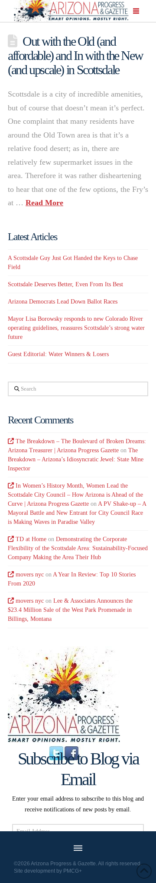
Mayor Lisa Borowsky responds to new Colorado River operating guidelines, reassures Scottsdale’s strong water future (76, 328)
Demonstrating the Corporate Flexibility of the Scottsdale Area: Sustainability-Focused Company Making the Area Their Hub (78, 548)
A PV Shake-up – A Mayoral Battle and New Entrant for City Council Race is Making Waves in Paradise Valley (77, 513)
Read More (44, 202)
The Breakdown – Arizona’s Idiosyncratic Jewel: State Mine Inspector (75, 459)
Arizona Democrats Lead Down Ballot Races (62, 301)
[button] (136, 11)
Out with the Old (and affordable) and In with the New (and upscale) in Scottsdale (75, 55)
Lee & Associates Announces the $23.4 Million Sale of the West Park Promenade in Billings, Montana (70, 610)
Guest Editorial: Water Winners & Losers (58, 354)
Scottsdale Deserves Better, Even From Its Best (65, 284)
